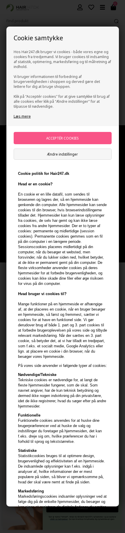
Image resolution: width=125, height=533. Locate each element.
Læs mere (22, 116)
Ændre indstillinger (62, 154)
